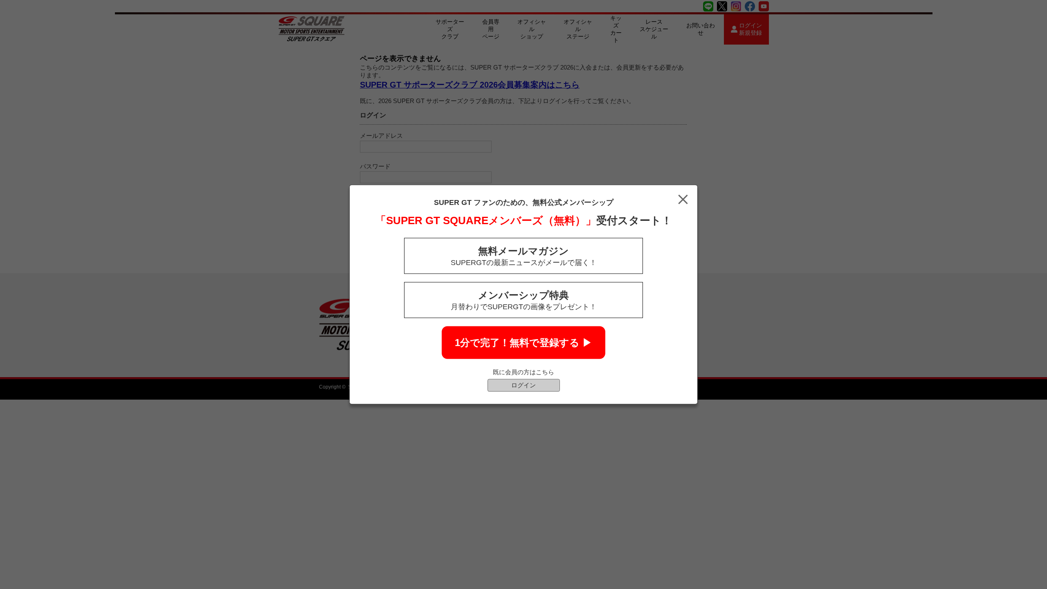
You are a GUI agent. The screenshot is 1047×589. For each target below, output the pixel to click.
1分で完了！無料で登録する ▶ (523, 342)
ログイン (523, 385)
